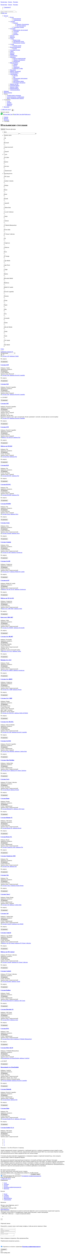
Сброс (2, 349)
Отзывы (9, 102)
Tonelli (5, 331)
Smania (6, 322)
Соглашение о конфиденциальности (31, 1176)
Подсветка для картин (19, 82)
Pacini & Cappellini (9, 291)
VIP (5, 138)
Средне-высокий (8, 147)
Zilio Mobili (7, 344)
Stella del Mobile (8, 327)
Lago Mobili (7, 260)
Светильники (7, 1199)
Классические (17, 18)
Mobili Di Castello (8, 287)
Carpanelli (6, 203)
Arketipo (6, 185)
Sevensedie (6, 318)
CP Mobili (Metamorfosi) (10, 225)
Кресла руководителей (19, 58)
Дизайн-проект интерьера (14, 95)
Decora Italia (7, 229)
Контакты (6, 1188)
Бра (14, 77)
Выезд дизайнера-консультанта (15, 98)
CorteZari (6, 220)
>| (4, 1145)
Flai (5, 238)
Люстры (15, 75)
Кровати (15, 23)
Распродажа (4, 2)
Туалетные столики (18, 27)
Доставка (15, 2)
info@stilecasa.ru (5, 1209)
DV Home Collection (9, 234)
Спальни (6, 1195)
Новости (9, 105)
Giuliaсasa (6, 247)
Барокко (6, 161)
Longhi (5, 269)
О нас (8, 101)
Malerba (6, 274)
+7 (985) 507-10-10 (6, 109)
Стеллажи (16, 31)
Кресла (15, 65)
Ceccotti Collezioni (8, 212)
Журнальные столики (19, 42)
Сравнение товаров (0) (7, 351)
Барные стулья (17, 45)
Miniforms (6, 282)
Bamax (5, 189)
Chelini (5, 216)
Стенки (15, 33)
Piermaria (6, 296)
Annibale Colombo (8, 181)
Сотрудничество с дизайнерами (15, 97)
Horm (5, 251)
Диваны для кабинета (19, 60)
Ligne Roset (7, 265)
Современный (7, 170)
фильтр (3, 129)
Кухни (15, 48)
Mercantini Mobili (8, 278)
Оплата (10, 2)
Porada (5, 300)
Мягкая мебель (8, 1198)
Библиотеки (16, 61)
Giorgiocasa (7, 243)
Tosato (5, 336)
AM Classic (7, 176)
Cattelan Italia (7, 207)
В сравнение (4, 361)
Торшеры (15, 79)
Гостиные (6, 1196)
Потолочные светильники (20, 78)
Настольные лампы (18, 81)
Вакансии (9, 104)
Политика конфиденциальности (12, 1187)
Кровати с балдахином (22, 24)
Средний (6, 151)
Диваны (15, 64)
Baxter (5, 194)
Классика (6, 166)
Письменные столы (18, 41)
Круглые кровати (21, 25)
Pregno (5, 305)
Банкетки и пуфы (18, 68)
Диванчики (16, 67)
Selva (5, 313)
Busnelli (6, 198)
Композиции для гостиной (20, 30)
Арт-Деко (6, 157)
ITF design (6, 256)
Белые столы (16, 40)
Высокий (6, 142)
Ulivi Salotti (7, 340)
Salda (5, 309)
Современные (17, 20)
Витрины (15, 34)
